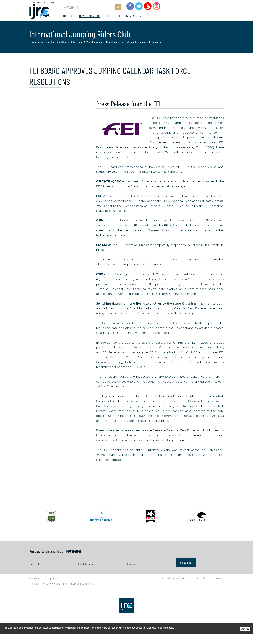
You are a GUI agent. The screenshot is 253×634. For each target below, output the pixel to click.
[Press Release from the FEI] (121, 128)
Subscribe (186, 563)
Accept (245, 629)
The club (68, 16)
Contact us (133, 16)
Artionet (183, 578)
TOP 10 (117, 16)
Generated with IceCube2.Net (206, 578)
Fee (106, 16)
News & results (89, 16)
